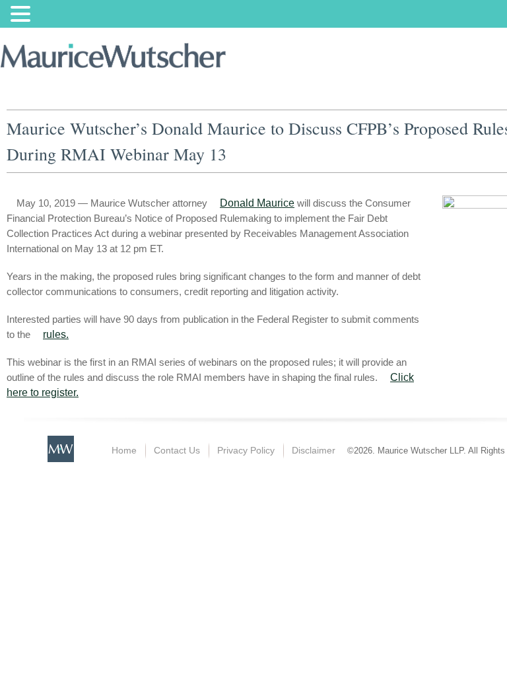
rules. (56, 334)
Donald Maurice (257, 203)
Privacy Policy (246, 450)
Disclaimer (313, 450)
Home (124, 450)
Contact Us (177, 450)
